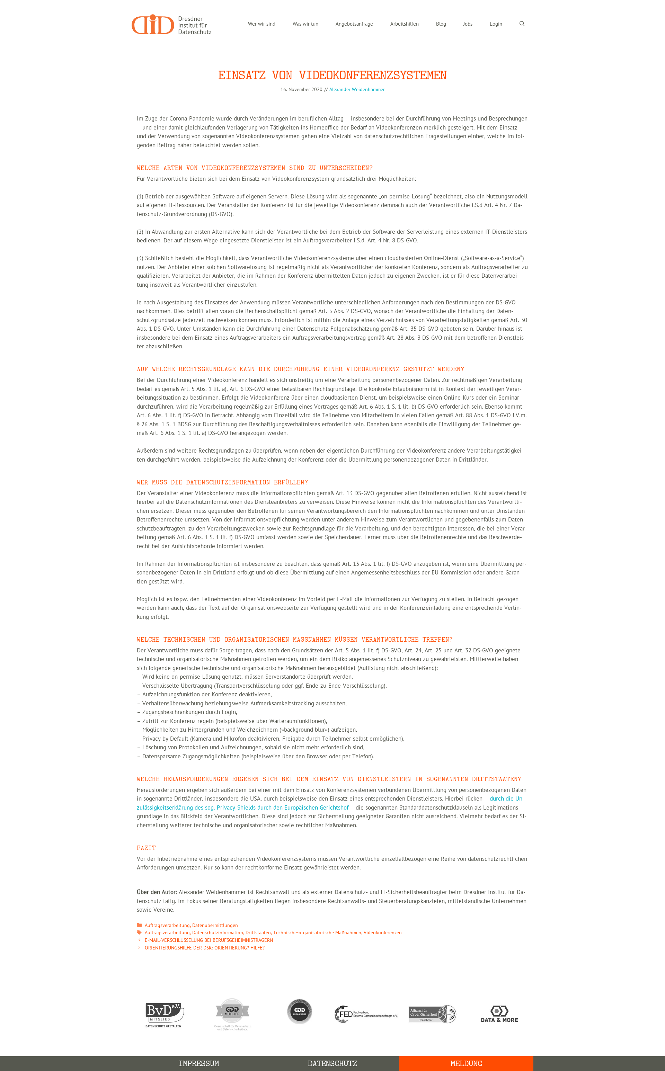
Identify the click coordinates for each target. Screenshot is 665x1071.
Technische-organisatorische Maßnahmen (317, 933)
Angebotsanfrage (354, 24)
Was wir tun (305, 24)
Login (496, 24)
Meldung (466, 1063)
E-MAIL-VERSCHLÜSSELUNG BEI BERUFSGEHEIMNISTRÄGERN (209, 940)
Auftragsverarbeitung (167, 925)
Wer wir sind (261, 24)
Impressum (198, 1063)
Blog (441, 24)
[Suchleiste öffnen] (522, 24)
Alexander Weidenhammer (357, 89)
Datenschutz (332, 1063)
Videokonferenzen (383, 933)
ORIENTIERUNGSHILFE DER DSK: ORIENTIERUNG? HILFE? (205, 948)
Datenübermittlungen (215, 925)
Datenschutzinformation (217, 933)
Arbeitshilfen (404, 24)
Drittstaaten (258, 933)
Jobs (467, 24)
